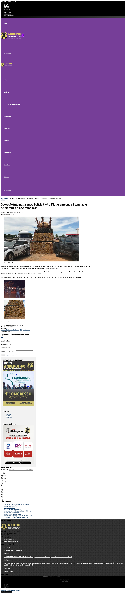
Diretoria (7, 128)
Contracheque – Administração (12, 509)
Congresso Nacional (9, 508)
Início (6, 80)
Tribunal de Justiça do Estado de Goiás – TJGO (16, 517)
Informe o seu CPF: (6, 344)
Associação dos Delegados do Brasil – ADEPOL (16, 505)
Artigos (6, 92)
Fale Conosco (7, 14)
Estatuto (7, 165)
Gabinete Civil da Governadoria (12, 512)
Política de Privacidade (65, 579)
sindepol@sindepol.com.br (11, 541)
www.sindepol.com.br (10, 539)
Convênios (7, 116)
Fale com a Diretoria (9, 15)
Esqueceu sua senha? (11, 355)
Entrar (3, 355)
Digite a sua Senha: (6, 348)
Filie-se (6, 177)
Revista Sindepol (8, 12)
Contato (6, 140)
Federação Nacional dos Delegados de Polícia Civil (17, 511)
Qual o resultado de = (8, 351)
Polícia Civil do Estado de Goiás (12, 514)
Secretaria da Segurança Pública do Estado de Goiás (18, 516)
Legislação (7, 153)
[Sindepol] (13, 39)
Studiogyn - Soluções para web (51, 576)
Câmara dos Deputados (10, 506)
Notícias (6, 198)
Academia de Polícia (14, 104)
